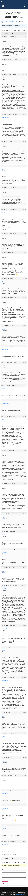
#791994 (25, 450)
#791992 (25, 400)
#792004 (24, 712)
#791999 (25, 567)
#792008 (24, 790)
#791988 (25, 325)
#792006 (24, 757)
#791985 (25, 252)
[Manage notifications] (24, 892)
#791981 (25, 165)
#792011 (25, 841)
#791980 (25, 141)
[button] (1, 1)
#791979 (25, 114)
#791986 (25, 278)
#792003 (24, 677)
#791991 (25, 385)
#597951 (25, 36)
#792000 (24, 585)
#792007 (24, 775)
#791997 (25, 531)
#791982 (25, 187)
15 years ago (8, 26)
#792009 (24, 804)
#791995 (25, 483)
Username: (5, 869)
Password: (5, 874)
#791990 (25, 362)
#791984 (25, 233)
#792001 (25, 625)
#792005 (24, 733)
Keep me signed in (8, 879)
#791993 (25, 416)
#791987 (25, 297)
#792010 (25, 825)
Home (2, 21)
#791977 (25, 59)
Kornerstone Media (20, 894)
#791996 (25, 513)
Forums (5, 21)
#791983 (25, 209)
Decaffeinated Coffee (13, 21)
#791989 (25, 346)
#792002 (24, 647)
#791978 (25, 74)
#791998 (25, 549)
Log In (5, 883)
